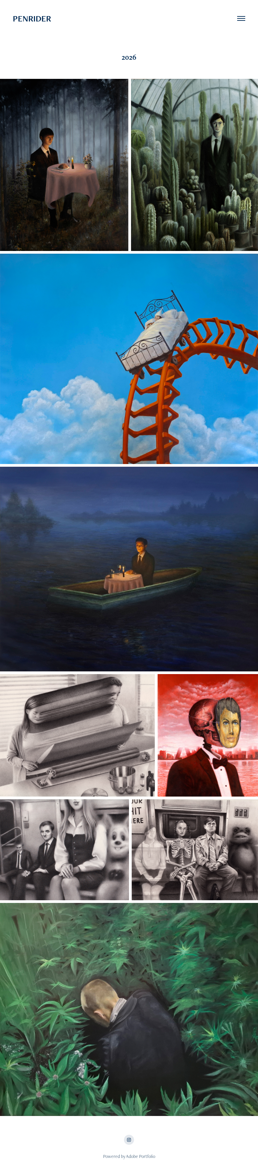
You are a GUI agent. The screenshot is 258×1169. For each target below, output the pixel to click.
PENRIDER (56, 18)
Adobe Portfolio (140, 1156)
